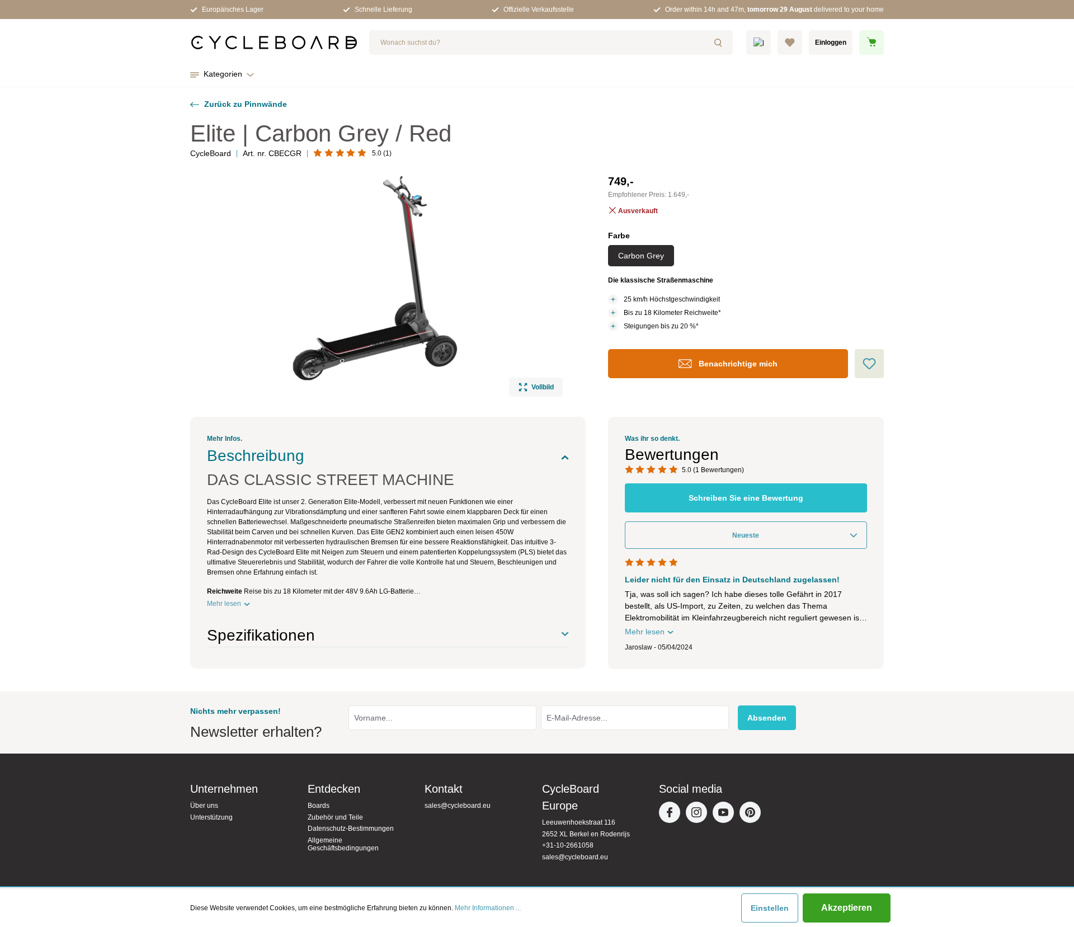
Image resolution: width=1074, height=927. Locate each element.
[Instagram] (699, 815)
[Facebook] (672, 815)
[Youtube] (726, 815)
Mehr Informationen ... (488, 908)
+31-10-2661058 (567, 845)
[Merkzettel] (790, 42)
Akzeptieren (846, 907)
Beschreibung (255, 455)
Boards (318, 806)
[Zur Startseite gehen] (274, 42)
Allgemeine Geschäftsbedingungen (343, 844)
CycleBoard (210, 153)
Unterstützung (211, 817)
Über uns (204, 806)
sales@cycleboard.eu (458, 806)
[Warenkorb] (871, 42)
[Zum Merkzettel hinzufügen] (869, 363)
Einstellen (770, 908)
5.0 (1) (382, 153)
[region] (376, 285)
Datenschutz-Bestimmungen (351, 828)
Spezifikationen (261, 635)
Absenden (766, 717)
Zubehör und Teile (335, 817)
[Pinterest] (752, 815)
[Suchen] (719, 42)
